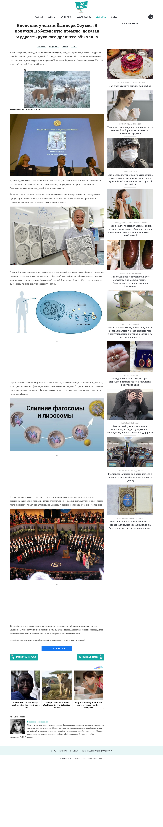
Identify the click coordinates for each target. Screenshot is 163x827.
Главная (38, 16)
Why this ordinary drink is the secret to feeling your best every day (88, 705)
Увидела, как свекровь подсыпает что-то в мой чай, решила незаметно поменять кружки (130, 130)
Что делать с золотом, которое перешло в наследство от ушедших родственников (130, 381)
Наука (65, 47)
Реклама (74, 751)
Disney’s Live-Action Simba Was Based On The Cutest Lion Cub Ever (57, 705)
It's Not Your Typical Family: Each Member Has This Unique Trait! (26, 705)
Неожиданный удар (130, 423)
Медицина (53, 47)
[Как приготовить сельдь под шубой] (130, 64)
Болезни (41, 47)
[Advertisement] (57, 359)
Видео (114, 16)
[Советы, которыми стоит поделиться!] (81, 6)
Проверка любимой (130, 324)
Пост (74, 47)
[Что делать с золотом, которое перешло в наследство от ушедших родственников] (130, 357)
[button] (25, 70)
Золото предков (130, 375)
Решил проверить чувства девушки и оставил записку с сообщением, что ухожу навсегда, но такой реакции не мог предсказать (130, 332)
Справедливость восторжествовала (130, 223)
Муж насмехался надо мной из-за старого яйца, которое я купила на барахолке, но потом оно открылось (130, 524)
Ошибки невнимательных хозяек (130, 83)
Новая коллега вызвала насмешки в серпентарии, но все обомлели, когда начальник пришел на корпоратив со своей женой (130, 230)
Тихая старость (130, 172)
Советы (51, 16)
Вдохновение (84, 16)
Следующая (88, 657)
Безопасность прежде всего (130, 471)
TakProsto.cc (68, 759)
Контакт (63, 751)
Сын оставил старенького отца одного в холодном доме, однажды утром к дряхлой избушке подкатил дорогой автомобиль (130, 179)
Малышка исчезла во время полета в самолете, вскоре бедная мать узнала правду (130, 477)
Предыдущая (26, 657)
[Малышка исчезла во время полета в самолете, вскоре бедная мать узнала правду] (130, 452)
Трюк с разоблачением (130, 273)
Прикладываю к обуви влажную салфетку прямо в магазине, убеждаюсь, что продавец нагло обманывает (130, 281)
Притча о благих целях (130, 124)
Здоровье (101, 16)
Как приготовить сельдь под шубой (130, 85)
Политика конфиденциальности (97, 751)
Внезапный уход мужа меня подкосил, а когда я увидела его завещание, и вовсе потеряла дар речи (130, 429)
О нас (53, 751)
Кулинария (66, 16)
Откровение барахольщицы (130, 518)
